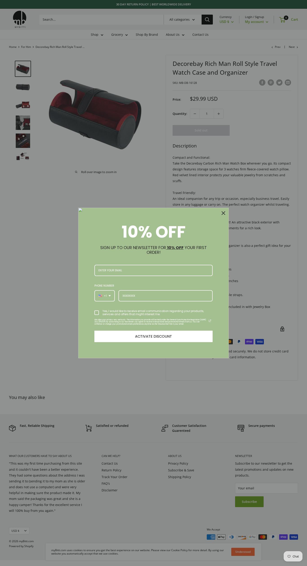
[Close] (223, 213)
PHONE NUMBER (104, 285)
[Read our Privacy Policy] (210, 320)
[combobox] (104, 295)
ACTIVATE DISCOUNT (153, 336)
